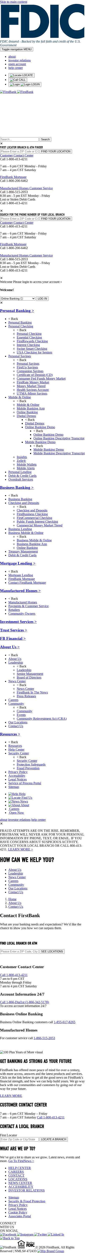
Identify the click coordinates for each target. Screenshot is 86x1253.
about (12, 56)
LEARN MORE (11, 1096)
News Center (17, 681)
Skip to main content (13, 2)
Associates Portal (19, 1216)
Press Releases (26, 696)
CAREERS (16, 1171)
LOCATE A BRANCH (53, 1139)
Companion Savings (30, 371)
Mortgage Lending (17, 563)
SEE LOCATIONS (52, 951)
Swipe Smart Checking (32, 348)
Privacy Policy (18, 772)
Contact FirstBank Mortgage (27, 582)
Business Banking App (32, 544)
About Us (10, 647)
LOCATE (27, 75)
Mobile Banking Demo (40, 442)
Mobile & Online (19, 397)
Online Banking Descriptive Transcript (58, 438)
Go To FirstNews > (21, 1161)
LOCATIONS (17, 1179)
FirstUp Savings (27, 367)
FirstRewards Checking (32, 341)
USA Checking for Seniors (34, 352)
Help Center (16, 749)
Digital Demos (26, 416)
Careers (13, 700)
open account (17, 64)
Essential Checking (29, 337)
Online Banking (27, 412)
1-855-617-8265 (64, 1022)
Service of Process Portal (24, 783)
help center (15, 68)
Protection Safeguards (31, 764)
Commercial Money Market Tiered (39, 525)
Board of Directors (29, 677)
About (24, 805)
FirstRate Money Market (33, 382)
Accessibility (16, 775)
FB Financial (13, 638)
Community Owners (21, 613)
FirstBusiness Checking (32, 514)
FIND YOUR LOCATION (55, 151)
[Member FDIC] (30, 1247)
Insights (22, 457)
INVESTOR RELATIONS (26, 1190)
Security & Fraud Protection (26, 1201)
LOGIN (35, 84)
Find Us (26, 797)
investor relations (19, 60)
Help (21, 794)
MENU (17, 49)
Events (21, 715)
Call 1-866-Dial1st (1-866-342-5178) (24, 1002)
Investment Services (18, 621)
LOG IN (42, 298)
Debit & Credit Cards (22, 475)
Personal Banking (17, 310)
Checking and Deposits (23, 503)
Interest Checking (28, 345)
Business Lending (20, 529)
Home (12, 899)
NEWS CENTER (20, 1183)
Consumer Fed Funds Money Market (41, 378)
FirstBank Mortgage (13, 177)
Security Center (18, 753)
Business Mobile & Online (25, 533)
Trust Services (13, 630)
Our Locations (17, 722)
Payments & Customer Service (28, 606)
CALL (21, 79)
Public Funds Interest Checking (37, 521)
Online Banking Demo (40, 427)
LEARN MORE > (20, 849)
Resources (10, 734)
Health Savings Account (33, 390)
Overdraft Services (20, 479)
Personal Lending (20, 472)
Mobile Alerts (26, 468)
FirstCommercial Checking (34, 518)
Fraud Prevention (28, 768)
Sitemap (13, 787)
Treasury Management (23, 551)
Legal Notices (17, 779)
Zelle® (21, 461)
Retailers (14, 610)
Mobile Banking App (31, 408)
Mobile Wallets (27, 464)
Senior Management (30, 673)
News (23, 801)
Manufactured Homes (20, 591)
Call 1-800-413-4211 (14, 975)
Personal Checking (20, 326)
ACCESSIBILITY (20, 1186)
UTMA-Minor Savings (32, 393)
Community (16, 703)
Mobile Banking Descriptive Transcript (59, 453)
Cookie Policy (17, 1212)
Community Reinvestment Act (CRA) (42, 718)
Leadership (15, 662)
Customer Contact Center (16, 155)
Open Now (16, 812)
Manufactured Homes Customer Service (26, 188)
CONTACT (16, 1175)
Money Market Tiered (31, 386)
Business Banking (17, 487)
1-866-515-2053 (44, 1038)
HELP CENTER (19, 1168)
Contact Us (15, 726)
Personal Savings (19, 356)
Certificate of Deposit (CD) (35, 375)
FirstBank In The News (32, 692)
